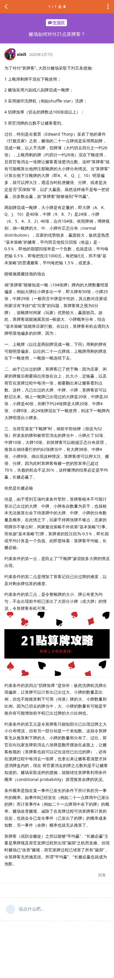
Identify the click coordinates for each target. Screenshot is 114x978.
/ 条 (55, 6)
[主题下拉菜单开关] (108, 6)
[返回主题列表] (6, 6)
